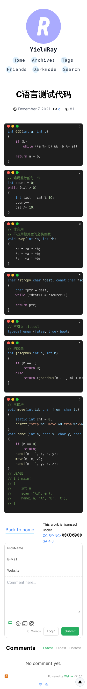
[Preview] (32, 624)
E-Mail (12, 559)
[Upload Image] (25, 624)
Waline (68, 676)
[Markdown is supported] (11, 624)
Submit (70, 631)
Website (13, 570)
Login (51, 631)
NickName (15, 548)
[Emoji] (18, 624)
